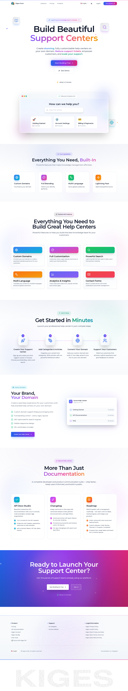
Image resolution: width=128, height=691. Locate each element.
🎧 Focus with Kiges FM (18, 640)
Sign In (76, 587)
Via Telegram (53, 626)
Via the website (54, 629)
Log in (98, 3)
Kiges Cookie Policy (92, 629)
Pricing (52, 3)
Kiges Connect (16, 632)
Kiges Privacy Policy (92, 626)
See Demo (65, 71)
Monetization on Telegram (109, 651)
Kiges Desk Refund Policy (94, 637)
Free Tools (14, 637)
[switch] (91, 3)
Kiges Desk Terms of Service (95, 635)
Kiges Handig (15, 635)
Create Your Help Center (21, 434)
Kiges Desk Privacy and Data (95, 632)
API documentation (17, 629)
